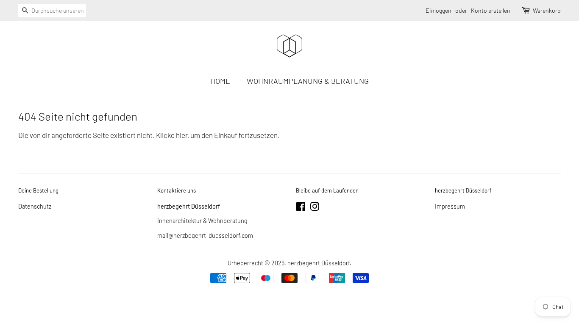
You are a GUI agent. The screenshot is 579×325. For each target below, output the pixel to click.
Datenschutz (34, 206)
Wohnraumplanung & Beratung (308, 80)
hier (181, 135)
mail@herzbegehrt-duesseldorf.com (205, 235)
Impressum (450, 206)
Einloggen (438, 10)
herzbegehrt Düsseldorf (318, 263)
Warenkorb (547, 10)
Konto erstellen (490, 10)
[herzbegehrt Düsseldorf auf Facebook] (301, 208)
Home (220, 80)
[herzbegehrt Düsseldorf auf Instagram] (314, 208)
